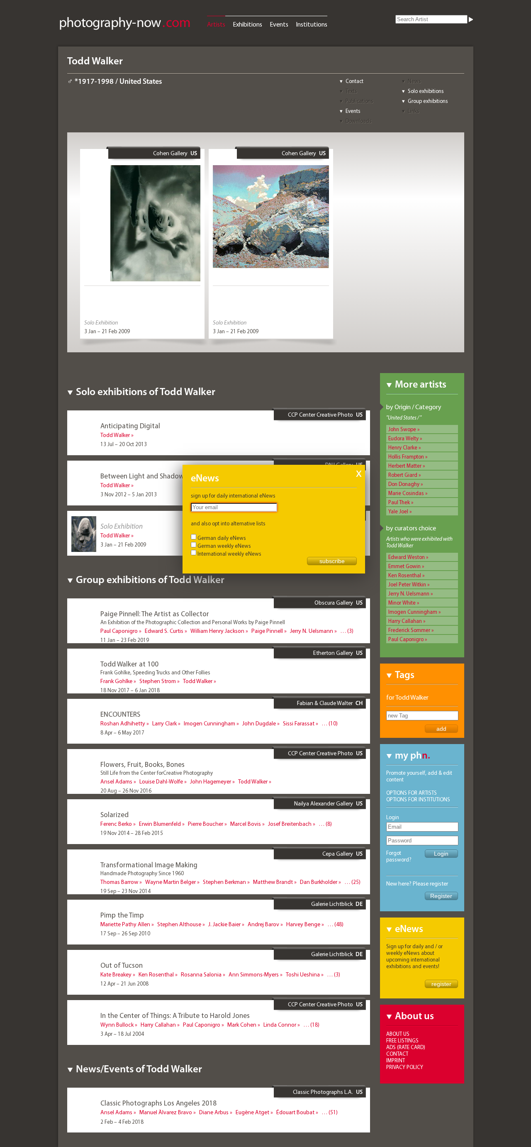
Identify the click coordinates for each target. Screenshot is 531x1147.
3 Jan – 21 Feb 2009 (107, 331)
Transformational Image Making (148, 864)
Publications (359, 101)
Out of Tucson (121, 965)
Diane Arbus (214, 1112)
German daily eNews (221, 537)
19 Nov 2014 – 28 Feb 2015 (131, 833)
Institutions (311, 24)
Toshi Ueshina (303, 974)
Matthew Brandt (273, 882)
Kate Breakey (116, 974)
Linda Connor (279, 1024)
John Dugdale (259, 723)
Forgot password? (399, 856)
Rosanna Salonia (201, 974)
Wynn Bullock (117, 1024)
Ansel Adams (116, 781)
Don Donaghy (403, 484)
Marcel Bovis (245, 823)
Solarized (114, 814)
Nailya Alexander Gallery (323, 803)
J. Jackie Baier (224, 924)
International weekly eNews (229, 553)
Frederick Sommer (409, 630)
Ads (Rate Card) (405, 1047)
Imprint (395, 1060)
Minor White (402, 602)
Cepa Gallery (337, 853)
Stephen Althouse (179, 924)
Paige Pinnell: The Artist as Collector (154, 613)
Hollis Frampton (406, 456)
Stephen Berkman (224, 882)
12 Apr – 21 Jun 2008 (124, 983)
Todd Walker (115, 435)
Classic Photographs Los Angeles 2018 (158, 1102)
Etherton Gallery (333, 652)
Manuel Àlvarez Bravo (165, 1112)
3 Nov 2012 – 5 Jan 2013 (128, 494)
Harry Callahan (405, 620)
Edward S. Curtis (164, 631)
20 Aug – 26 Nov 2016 (125, 790)
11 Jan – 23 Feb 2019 (124, 640)
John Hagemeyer (210, 781)
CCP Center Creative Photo (320, 414)
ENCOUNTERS (120, 714)
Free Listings (402, 1040)
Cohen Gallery (170, 153)
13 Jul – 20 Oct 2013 (123, 444)
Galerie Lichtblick (332, 904)
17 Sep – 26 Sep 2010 (125, 933)
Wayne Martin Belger (170, 882)
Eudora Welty (403, 438)
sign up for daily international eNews (233, 495)
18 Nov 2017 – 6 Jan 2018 (130, 690)
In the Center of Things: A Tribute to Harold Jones (175, 1015)
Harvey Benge (303, 924)
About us (397, 1033)
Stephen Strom (157, 681)
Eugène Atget (252, 1112)
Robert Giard (402, 474)
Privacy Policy (404, 1067)
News (414, 81)
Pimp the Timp (122, 914)
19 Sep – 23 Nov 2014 (125, 891)
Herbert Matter (404, 465)
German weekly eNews (224, 545)
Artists (216, 24)
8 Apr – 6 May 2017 (122, 732)
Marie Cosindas (406, 493)
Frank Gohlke (116, 681)
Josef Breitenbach (290, 823)
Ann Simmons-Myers (254, 974)
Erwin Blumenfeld (160, 823)
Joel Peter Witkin (407, 584)
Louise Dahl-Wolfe (161, 781)
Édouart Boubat (295, 1112)
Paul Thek (399, 502)
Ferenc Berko (116, 823)
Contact (354, 81)
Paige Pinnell (267, 631)
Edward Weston (406, 557)
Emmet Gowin (404, 566)
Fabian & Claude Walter (325, 703)
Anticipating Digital (130, 425)
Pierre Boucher (205, 823)
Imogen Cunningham (412, 611)
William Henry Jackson (217, 631)
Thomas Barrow (119, 882)
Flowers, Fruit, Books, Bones (142, 764)
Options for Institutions (418, 799)
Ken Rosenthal (404, 575)
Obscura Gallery (333, 602)
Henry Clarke (402, 447)
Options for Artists (411, 792)
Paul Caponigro (406, 639)
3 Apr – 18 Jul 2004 (122, 1033)
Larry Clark (164, 723)
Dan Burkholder (318, 882)
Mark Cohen (241, 1024)
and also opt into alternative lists (228, 523)
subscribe (332, 561)
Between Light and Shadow (142, 475)
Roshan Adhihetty (122, 723)
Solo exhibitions (426, 91)
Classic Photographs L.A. (323, 1092)
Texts (351, 91)
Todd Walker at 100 (129, 663)
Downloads (359, 120)
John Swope (402, 429)
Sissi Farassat (298, 723)
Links (413, 110)
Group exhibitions (428, 101)
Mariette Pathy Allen (125, 924)
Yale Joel (398, 511)
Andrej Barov (263, 924)
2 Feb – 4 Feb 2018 (122, 1121)
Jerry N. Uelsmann (408, 593)
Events (279, 24)
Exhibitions (247, 24)
